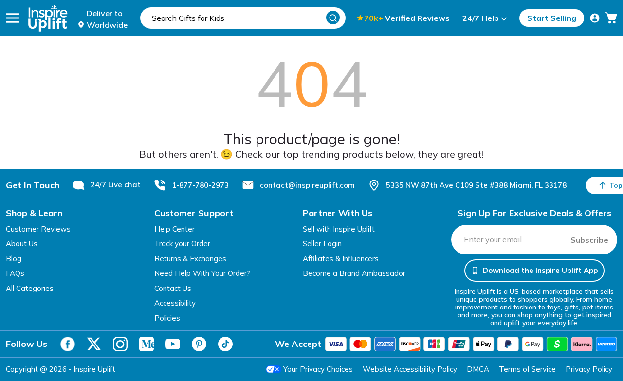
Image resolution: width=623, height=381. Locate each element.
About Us (21, 243)
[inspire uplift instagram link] (120, 344)
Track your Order (182, 243)
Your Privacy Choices (318, 369)
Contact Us (172, 288)
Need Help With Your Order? (202, 273)
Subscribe (589, 240)
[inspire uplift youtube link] (172, 344)
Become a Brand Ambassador (354, 273)
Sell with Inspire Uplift (339, 229)
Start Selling (551, 18)
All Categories (30, 288)
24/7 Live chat (116, 184)
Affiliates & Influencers (341, 258)
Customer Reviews (38, 229)
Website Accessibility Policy (410, 369)
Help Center (174, 229)
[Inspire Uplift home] (48, 18)
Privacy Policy (589, 369)
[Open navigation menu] (12, 18)
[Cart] (611, 18)
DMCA (478, 369)
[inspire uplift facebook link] (67, 344)
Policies (167, 318)
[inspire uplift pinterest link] (199, 344)
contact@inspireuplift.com (307, 185)
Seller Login (322, 243)
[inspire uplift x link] (94, 344)
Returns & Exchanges (190, 258)
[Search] (333, 17)
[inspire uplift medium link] (146, 344)
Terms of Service (527, 369)
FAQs (15, 273)
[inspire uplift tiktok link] (225, 344)
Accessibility (175, 303)
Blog (13, 258)
